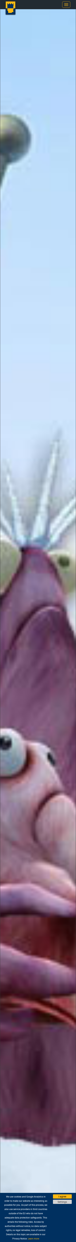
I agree (62, 1196)
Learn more (33, 1238)
